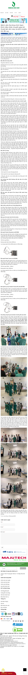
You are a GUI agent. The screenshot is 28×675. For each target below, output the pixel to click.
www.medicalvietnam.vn (5, 642)
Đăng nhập (15, 16)
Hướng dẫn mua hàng (5, 592)
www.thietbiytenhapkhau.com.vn (10, 641)
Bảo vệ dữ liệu (4, 607)
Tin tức (15, 12)
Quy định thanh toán (5, 586)
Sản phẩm (11, 12)
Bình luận (3, 531)
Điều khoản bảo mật (5, 605)
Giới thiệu (6, 12)
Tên (2, 522)
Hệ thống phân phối (5, 590)
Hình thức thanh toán (5, 594)
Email (2, 526)
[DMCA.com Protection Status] (17, 630)
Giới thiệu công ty (4, 601)
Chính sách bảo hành (5, 582)
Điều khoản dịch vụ (5, 596)
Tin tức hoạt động (4, 516)
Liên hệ (19, 12)
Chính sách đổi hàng (5, 584)
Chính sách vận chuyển (5, 580)
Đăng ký (23, 16)
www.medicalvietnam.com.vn (17, 642)
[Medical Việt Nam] (13, 4)
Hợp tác (2, 603)
